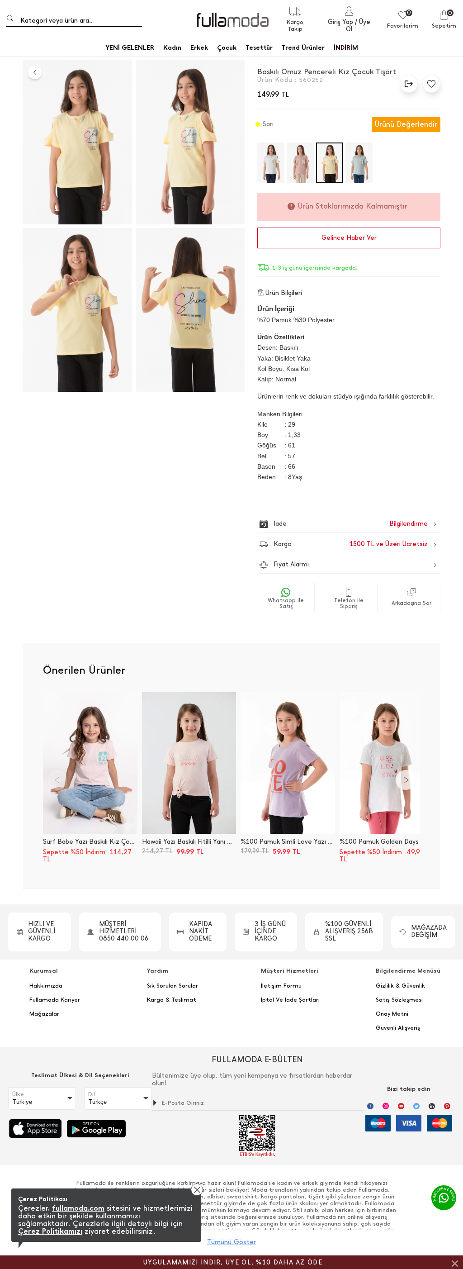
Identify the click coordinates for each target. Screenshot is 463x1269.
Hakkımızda (45, 986)
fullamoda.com (78, 1208)
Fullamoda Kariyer (54, 1000)
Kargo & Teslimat (171, 1000)
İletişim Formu (281, 986)
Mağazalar (44, 1014)
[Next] (406, 780)
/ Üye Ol (358, 25)
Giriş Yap (340, 22)
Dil (91, 1094)
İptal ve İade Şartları (290, 1000)
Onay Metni (392, 1014)
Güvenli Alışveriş (398, 1028)
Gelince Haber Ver (349, 238)
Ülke (18, 1094)
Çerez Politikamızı (50, 1231)
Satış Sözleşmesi (399, 1000)
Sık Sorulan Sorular (172, 986)
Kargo (351, 544)
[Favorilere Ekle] (429, 84)
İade (331, 524)
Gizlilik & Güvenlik (400, 986)
